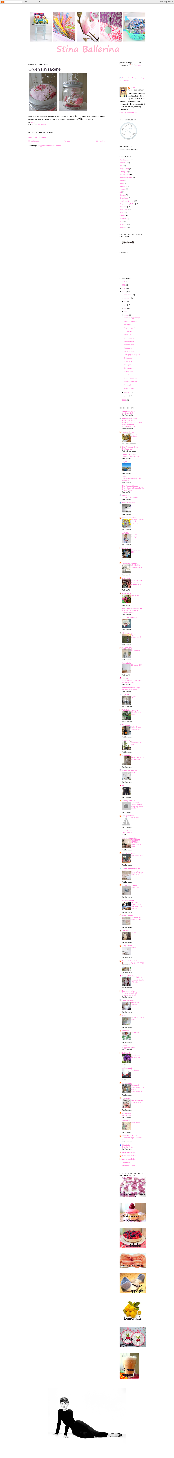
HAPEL (125, 477)
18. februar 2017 (136, 665)
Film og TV (124, 172)
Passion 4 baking (129, 454)
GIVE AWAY (135, 595)
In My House (127, 946)
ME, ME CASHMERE (129, 689)
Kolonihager (124, 198)
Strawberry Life (128, 900)
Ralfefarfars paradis (130, 710)
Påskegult (127, 365)
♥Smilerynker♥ (127, 633)
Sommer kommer (130, 321)
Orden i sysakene (44, 69)
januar (126, 396)
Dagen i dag (124, 169)
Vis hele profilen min (129, 113)
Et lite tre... (135, 772)
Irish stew (127, 375)
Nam (121, 213)
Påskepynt (128, 324)
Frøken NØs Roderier (130, 976)
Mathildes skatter (129, 1156)
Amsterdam (135, 1070)
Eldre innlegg (100, 141)
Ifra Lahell (126, 1098)
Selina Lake (128, 335)
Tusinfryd (126, 578)
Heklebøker (128, 348)
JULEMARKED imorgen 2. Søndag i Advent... (137, 980)
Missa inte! (135, 887)
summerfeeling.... (137, 855)
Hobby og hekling (130, 381)
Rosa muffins (129, 388)
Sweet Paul (126, 1162)
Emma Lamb (127, 831)
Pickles (125, 678)
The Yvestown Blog (130, 447)
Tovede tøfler (129, 371)
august (127, 298)
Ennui (124, 1046)
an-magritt (126, 740)
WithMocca (126, 1113)
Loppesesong (129, 338)
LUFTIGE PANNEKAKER (131, 497)
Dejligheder (126, 1053)
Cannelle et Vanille (129, 1136)
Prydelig (125, 1031)
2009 (124, 292)
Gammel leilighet (126, 177)
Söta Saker (126, 1145)
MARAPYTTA (127, 648)
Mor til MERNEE (128, 853)
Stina (133, 87)
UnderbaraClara (128, 411)
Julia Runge (127, 1083)
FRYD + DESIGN (128, 1152)
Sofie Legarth (127, 915)
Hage (122, 183)
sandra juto (126, 548)
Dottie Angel (127, 931)
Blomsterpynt (129, 368)
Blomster (123, 163)
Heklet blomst (129, 351)
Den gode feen (128, 816)
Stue (121, 221)
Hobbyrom (123, 186)
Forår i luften (135, 1123)
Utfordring (123, 227)
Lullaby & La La (128, 801)
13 (123, 785)
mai (125, 308)
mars (126, 315)
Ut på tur (123, 224)
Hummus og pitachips (132, 318)
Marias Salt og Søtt (129, 961)
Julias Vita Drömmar (130, 885)
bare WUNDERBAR (129, 618)
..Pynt (124, 462)
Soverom (123, 218)
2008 (124, 400)
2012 (124, 282)
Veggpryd (127, 385)
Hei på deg (134, 818)
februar (127, 392)
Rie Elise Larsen (128, 1166)
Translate (137, 65)
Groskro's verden (129, 518)
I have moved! (127, 833)
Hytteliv (133, 697)
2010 (124, 288)
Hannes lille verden (130, 432)
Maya (124, 1015)
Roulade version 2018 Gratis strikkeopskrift (136, 582)
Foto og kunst (125, 174)
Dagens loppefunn (130, 328)
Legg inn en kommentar (37, 137)
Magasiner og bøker (127, 204)
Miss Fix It (45, 124)
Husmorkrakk (129, 345)
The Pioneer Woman (130, 486)
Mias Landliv (127, 755)
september (128, 295)
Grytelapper (128, 358)
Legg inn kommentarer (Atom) (49, 145)
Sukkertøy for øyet (129, 770)
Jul (121, 192)
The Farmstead (127, 449)
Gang (122, 180)
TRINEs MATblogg (129, 418)
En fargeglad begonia (132, 355)
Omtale (122, 215)
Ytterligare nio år (127, 413)
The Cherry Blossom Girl (132, 608)
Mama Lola (126, 663)
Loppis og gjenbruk (127, 201)
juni (125, 305)
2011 (124, 285)
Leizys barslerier (128, 1159)
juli (125, 301)
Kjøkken (123, 195)
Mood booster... (127, 1115)
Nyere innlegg (33, 141)
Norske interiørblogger (131, 688)
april (126, 311)
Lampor (133, 948)
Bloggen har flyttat (128, 1048)
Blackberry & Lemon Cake (131, 456)
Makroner (123, 207)
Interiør (122, 189)
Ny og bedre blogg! (137, 963)
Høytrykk (125, 695)
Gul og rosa (128, 331)
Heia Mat (125, 495)
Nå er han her (135, 1032)
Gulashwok (128, 361)
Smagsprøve (135, 650)
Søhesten (126, 1121)
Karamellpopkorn (130, 341)
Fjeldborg (126, 725)
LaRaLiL (125, 533)
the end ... (134, 932)
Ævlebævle (126, 593)
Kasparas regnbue (129, 563)
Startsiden (67, 141)
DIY (39, 124)
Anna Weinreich (128, 503)
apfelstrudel (127, 1068)
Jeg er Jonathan (128, 991)
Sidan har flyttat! (127, 1147)
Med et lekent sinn (129, 838)
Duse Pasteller (128, 1000)
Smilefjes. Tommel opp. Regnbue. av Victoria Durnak (137, 522)
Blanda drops (124, 160)
